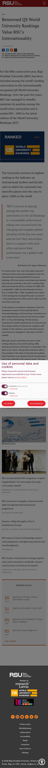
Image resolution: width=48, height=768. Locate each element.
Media (25, 740)
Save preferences (36, 403)
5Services (13, 395)
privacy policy (20, 377)
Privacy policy (25, 724)
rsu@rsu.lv (31, 764)
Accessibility (25, 736)
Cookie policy (25, 732)
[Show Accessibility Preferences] (42, 762)
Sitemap (25, 752)
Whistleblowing (25, 728)
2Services (13, 389)
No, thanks (8, 403)
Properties (25, 744)
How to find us (25, 748)
